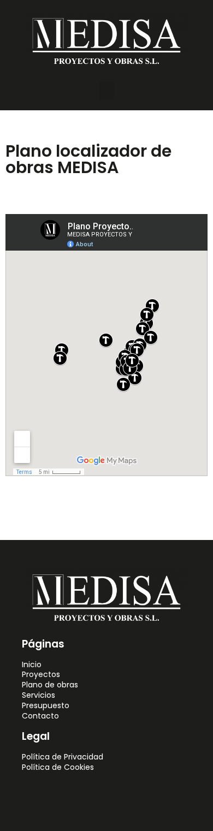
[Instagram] (119, 793)
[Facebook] (94, 793)
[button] (106, 90)
